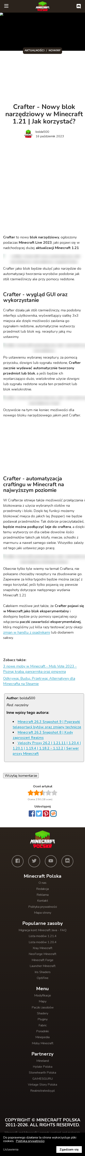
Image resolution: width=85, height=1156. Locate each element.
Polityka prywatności (42, 907)
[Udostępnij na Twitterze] (38, 814)
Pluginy (43, 1019)
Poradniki (42, 1031)
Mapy (42, 1001)
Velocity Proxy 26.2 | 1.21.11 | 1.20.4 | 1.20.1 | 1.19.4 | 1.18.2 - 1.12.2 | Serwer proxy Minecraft (47, 748)
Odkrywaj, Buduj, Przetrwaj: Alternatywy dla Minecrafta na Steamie (39, 681)
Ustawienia (10, 1149)
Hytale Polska (42, 1067)
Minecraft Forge (42, 960)
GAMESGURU (42, 1079)
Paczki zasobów (43, 1007)
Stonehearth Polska (42, 1072)
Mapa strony (42, 913)
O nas (42, 883)
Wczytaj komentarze (21, 775)
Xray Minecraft (42, 948)
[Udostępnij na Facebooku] (31, 814)
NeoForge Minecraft (42, 954)
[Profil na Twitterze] (34, 861)
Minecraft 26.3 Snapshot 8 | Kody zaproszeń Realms (43, 735)
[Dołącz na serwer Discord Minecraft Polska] (78, 6)
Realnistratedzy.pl (42, 1091)
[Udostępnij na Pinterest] (46, 814)
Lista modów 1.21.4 (43, 936)
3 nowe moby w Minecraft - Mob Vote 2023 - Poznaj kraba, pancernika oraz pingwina (40, 669)
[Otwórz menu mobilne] (6, 6)
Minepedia (42, 1037)
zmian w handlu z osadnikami (26, 632)
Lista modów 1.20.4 (43, 942)
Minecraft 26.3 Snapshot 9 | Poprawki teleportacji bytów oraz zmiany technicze (47, 724)
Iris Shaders (43, 972)
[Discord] (67, 861)
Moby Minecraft (42, 1043)
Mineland (42, 1061)
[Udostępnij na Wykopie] (53, 813)
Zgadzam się (69, 1149)
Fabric (43, 1025)
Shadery (42, 1013)
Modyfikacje (42, 995)
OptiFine (42, 978)
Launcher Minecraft (43, 966)
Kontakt (42, 901)
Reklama (43, 895)
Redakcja (42, 889)
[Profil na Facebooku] (18, 861)
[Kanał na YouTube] (51, 861)
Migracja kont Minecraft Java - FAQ (42, 930)
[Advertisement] (42, 187)
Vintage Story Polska (42, 1084)
